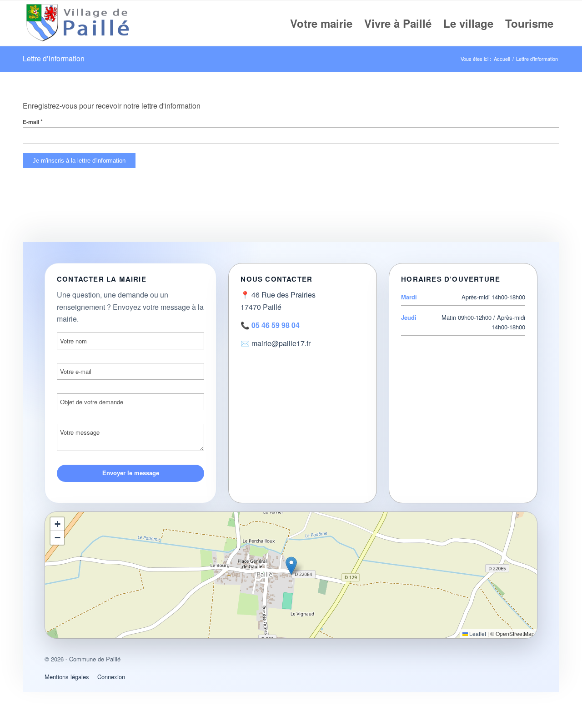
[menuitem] (321, 23)
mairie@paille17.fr (281, 343)
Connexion (111, 676)
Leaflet (477, 633)
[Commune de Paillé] (79, 23)
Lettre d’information (54, 58)
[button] (291, 565)
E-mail (33, 122)
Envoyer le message (130, 473)
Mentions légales (67, 676)
